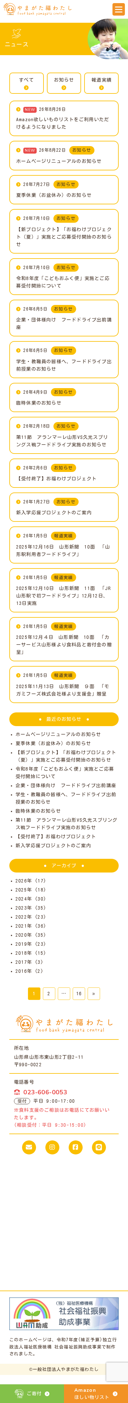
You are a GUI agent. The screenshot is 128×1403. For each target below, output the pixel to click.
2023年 (24, 908)
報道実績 (101, 80)
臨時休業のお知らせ (38, 811)
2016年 (24, 971)
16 (79, 993)
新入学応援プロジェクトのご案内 (53, 845)
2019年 (24, 944)
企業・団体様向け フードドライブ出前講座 (66, 785)
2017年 (24, 962)
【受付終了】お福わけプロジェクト (56, 836)
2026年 (24, 880)
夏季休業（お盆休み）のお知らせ (53, 743)
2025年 (24, 889)
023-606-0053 (45, 1092)
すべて (26, 80)
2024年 (24, 898)
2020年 (24, 935)
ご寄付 (34, 1393)
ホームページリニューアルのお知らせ (58, 734)
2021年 (24, 926)
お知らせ (64, 80)
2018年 (24, 953)
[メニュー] (118, 9)
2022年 (24, 917)
